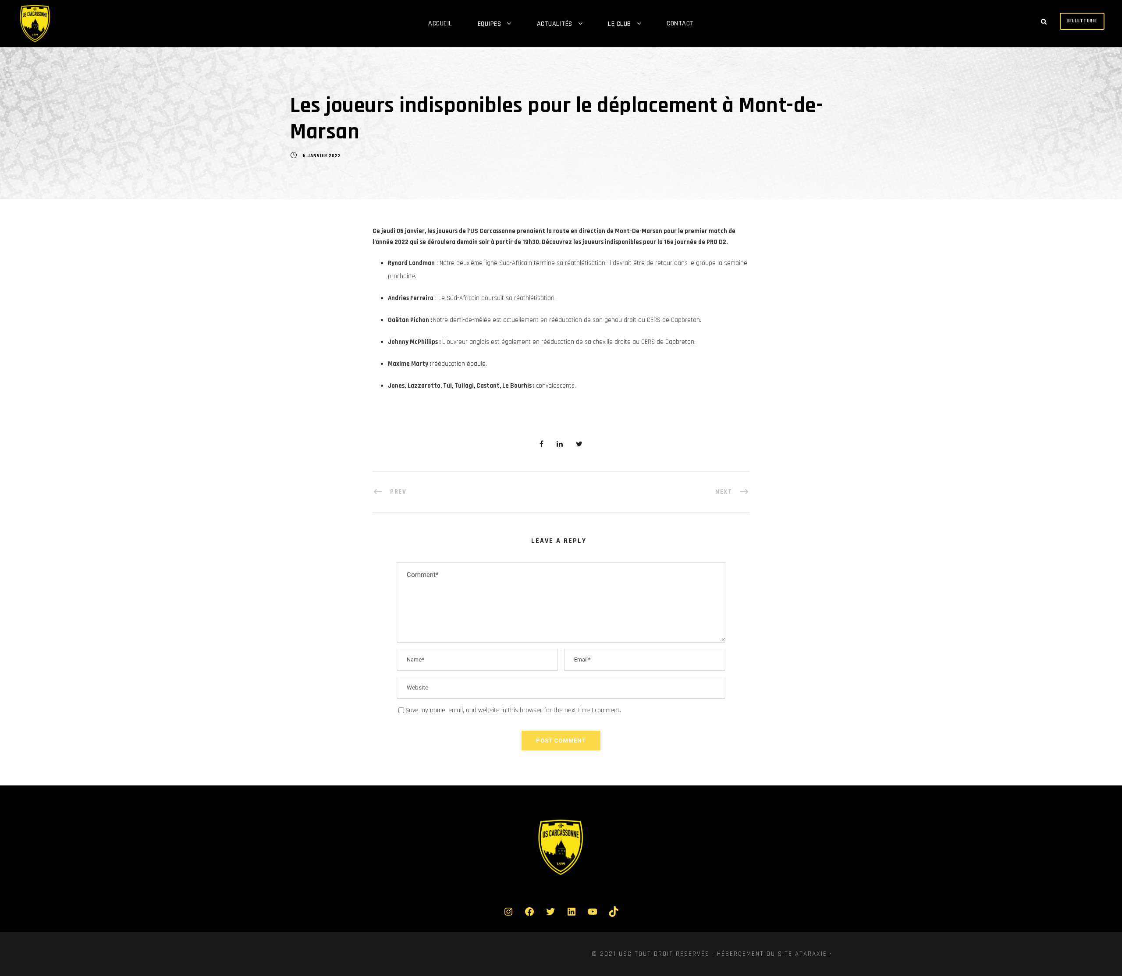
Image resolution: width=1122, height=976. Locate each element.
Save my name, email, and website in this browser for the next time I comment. (513, 710)
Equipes (489, 23)
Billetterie (1082, 21)
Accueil (440, 23)
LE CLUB (619, 23)
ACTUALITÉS (554, 23)
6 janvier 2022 (322, 156)
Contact (680, 23)
